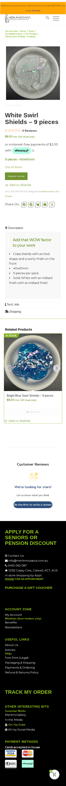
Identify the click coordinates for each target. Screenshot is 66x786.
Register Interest (16, 176)
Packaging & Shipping (20, 662)
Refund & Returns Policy (21, 672)
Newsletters (13, 627)
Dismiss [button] (36, 10)
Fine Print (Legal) (17, 657)
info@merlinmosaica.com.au (28, 560)
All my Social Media (21, 729)
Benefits (11, 622)
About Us (11, 645)
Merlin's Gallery (15, 715)
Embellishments (47, 191)
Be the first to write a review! (33, 504)
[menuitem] (47, 18)
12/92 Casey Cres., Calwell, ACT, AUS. (33, 570)
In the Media (14, 719)
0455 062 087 (17, 565)
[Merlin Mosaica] (27, 18)
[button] (18, 185)
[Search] (47, 18)
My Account (13, 615)
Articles (10, 650)
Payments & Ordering (20, 667)
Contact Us (15, 555)
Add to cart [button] (34, 412)
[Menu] (56, 18)
